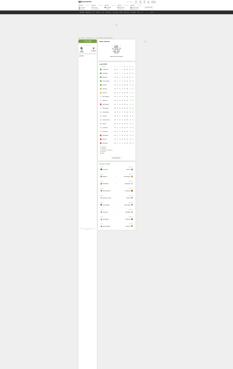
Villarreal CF (105, 77)
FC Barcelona (105, 69)
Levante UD (105, 127)
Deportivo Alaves (106, 119)
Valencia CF (105, 100)
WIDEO (121, 12)
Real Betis (105, 85)
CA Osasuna (105, 131)
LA (141, 12)
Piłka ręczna (126, 12)
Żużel (103, 12)
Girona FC (105, 139)
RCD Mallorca (105, 135)
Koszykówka (133, 12)
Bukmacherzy (108, 12)
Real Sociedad (106, 104)
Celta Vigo (105, 88)
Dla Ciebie (82, 12)
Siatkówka (98, 12)
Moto (138, 12)
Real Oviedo (105, 143)
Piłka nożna (88, 12)
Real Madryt (105, 73)
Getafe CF (105, 92)
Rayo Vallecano (106, 96)
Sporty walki (115, 12)
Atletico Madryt (106, 81)
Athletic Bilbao (106, 112)
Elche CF (104, 123)
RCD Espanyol (105, 108)
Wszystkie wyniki (148, 7)
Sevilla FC (105, 116)
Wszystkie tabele (116, 157)
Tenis (93, 12)
